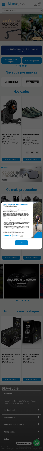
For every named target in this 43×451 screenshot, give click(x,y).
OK (21, 243)
